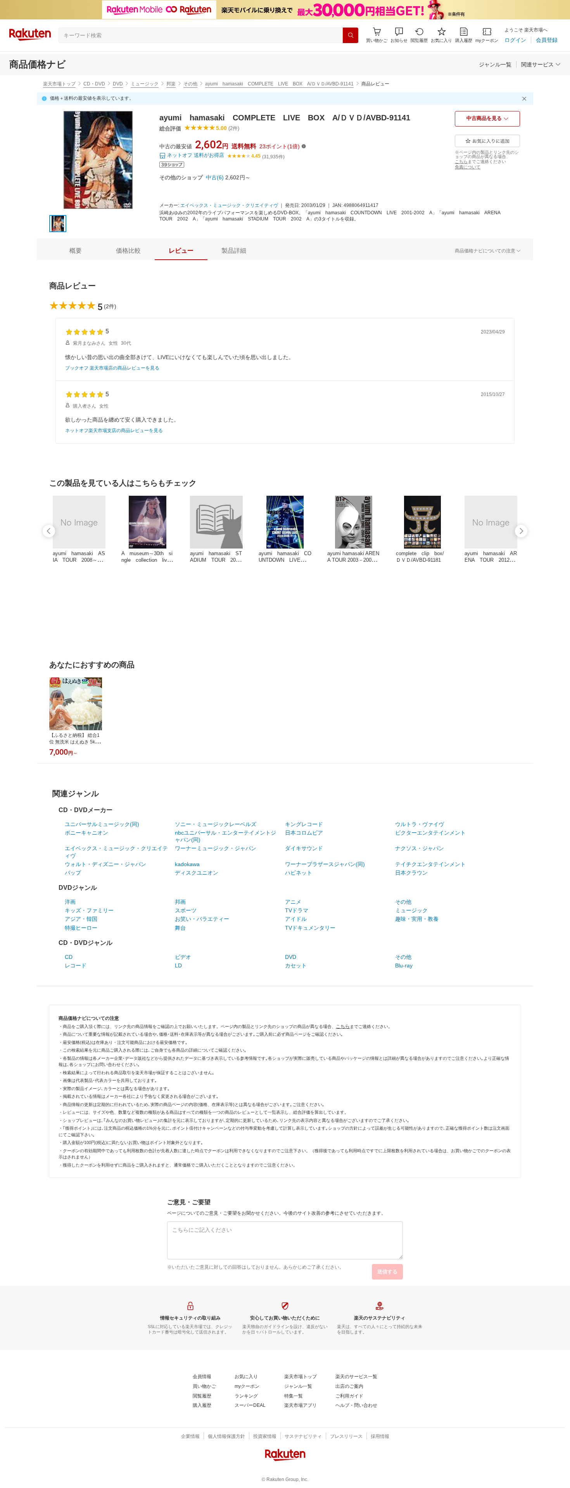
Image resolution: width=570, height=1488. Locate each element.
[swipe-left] (49, 531)
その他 (190, 84)
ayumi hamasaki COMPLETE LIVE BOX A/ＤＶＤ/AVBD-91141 (279, 84)
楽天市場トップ (59, 84)
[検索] (350, 35)
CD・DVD (94, 84)
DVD (118, 84)
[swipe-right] (521, 531)
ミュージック (145, 84)
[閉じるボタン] (525, 98)
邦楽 (171, 84)
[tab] (75, 250)
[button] (399, 35)
